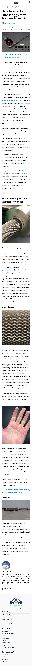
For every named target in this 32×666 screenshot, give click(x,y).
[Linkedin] (7, 588)
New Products (9, 6)
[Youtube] (10, 588)
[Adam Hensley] (3, 23)
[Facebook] (2, 588)
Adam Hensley (10, 23)
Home (3, 6)
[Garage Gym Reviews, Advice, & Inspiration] (16, 2)
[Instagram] (5, 588)
